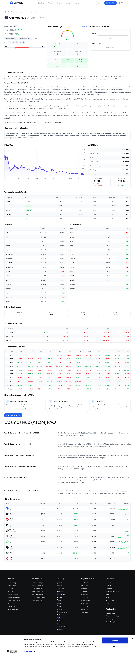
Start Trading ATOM (12, 415)
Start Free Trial (110, 3)
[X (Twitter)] (13, 42)
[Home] (5, 12)
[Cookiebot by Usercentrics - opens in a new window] (12, 651)
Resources (77, 3)
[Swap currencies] (110, 38)
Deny (115, 646)
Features (50, 3)
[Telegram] (23, 42)
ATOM (94, 33)
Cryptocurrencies (16, 12)
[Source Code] (20, 42)
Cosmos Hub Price (32, 12)
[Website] (9, 42)
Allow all (115, 640)
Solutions (41, 3)
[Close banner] (132, 638)
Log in (99, 3)
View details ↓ (84, 26)
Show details (28, 651)
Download (67, 3)
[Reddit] (16, 42)
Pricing (59, 3)
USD (93, 43)
